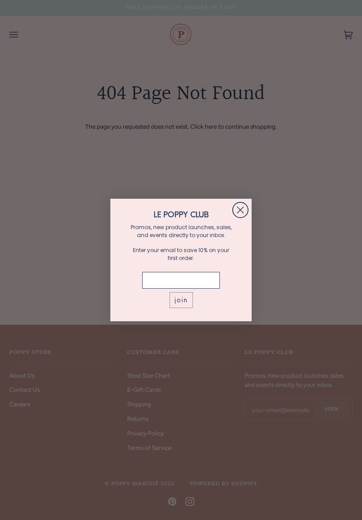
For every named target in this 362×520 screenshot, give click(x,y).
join (181, 300)
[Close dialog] (240, 210)
